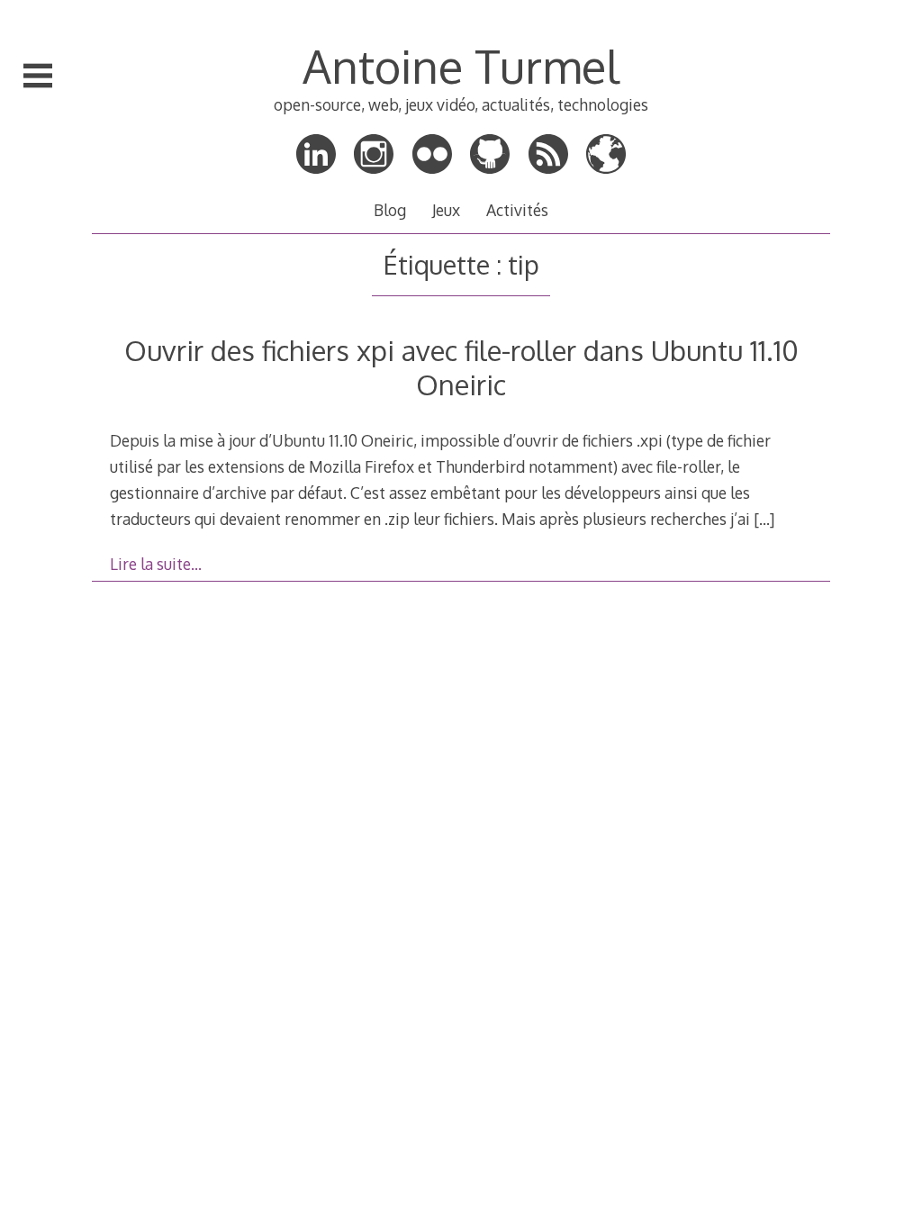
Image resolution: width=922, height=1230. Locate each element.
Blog (390, 210)
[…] (764, 519)
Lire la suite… (156, 564)
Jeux (446, 210)
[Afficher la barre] (37, 75)
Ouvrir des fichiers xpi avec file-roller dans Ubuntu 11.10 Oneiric (461, 367)
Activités (517, 210)
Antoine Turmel (461, 66)
